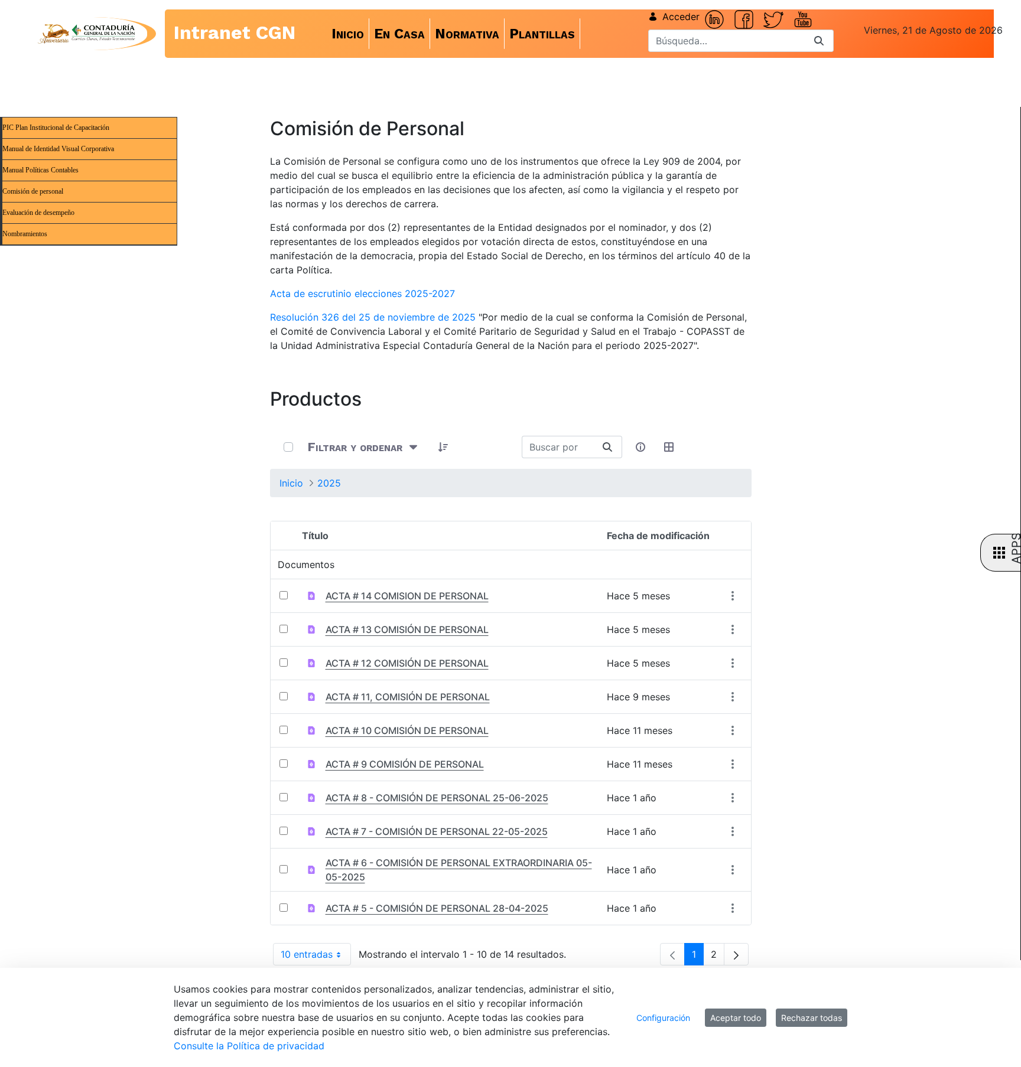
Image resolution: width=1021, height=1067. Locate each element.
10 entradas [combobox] (316, 956)
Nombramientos (24, 234)
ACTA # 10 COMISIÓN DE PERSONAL (407, 730)
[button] (443, 447)
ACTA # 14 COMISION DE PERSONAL (407, 596)
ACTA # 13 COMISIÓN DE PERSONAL (407, 629)
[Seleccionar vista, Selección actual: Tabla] (669, 447)
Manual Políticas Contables (40, 170)
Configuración (663, 1018)
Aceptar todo (735, 1018)
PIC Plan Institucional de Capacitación (55, 127)
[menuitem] (348, 33)
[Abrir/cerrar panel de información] (641, 447)
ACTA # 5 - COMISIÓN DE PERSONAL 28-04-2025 (437, 908)
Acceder (681, 16)
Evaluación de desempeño (38, 212)
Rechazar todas (811, 1018)
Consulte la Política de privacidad (249, 1046)
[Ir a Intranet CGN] (86, 33)
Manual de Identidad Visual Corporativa (58, 149)
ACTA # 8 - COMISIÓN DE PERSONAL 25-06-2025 (437, 798)
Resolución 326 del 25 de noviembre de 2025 (373, 317)
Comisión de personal (32, 191)
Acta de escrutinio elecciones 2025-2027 (362, 293)
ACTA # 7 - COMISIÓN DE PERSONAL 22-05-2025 (437, 831)
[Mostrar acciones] (733, 596)
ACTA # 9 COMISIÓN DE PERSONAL (405, 764)
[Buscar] (818, 41)
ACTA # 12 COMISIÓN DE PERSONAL (407, 663)
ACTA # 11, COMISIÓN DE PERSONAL (408, 697)
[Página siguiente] (736, 954)
